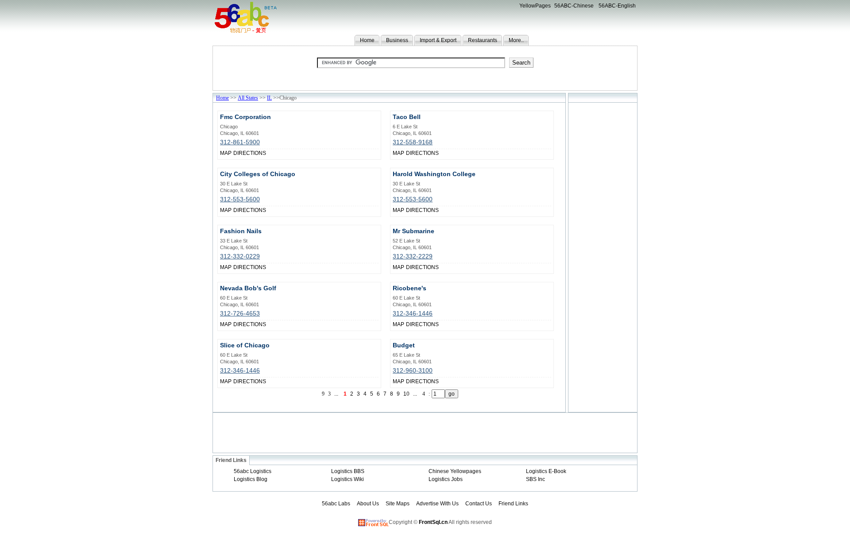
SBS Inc (535, 479)
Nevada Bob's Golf (248, 288)
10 (406, 394)
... (415, 394)
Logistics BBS (347, 471)
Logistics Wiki (347, 479)
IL (269, 98)
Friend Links (513, 503)
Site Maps (398, 503)
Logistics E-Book (546, 471)
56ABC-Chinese (574, 6)
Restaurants (482, 40)
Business (397, 40)
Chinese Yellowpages (455, 471)
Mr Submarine (413, 231)
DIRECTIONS (249, 153)
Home (367, 40)
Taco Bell (407, 116)
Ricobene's (409, 288)
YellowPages (535, 6)
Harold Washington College (434, 173)
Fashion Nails (241, 231)
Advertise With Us (437, 503)
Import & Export (438, 40)
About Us (368, 503)
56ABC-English (617, 6)
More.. (516, 40)
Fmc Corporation (245, 116)
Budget (404, 345)
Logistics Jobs (446, 479)
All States (248, 98)
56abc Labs (336, 503)
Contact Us (478, 503)
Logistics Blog (250, 479)
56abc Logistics (252, 471)
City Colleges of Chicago (257, 173)
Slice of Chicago (245, 345)
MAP (226, 153)
